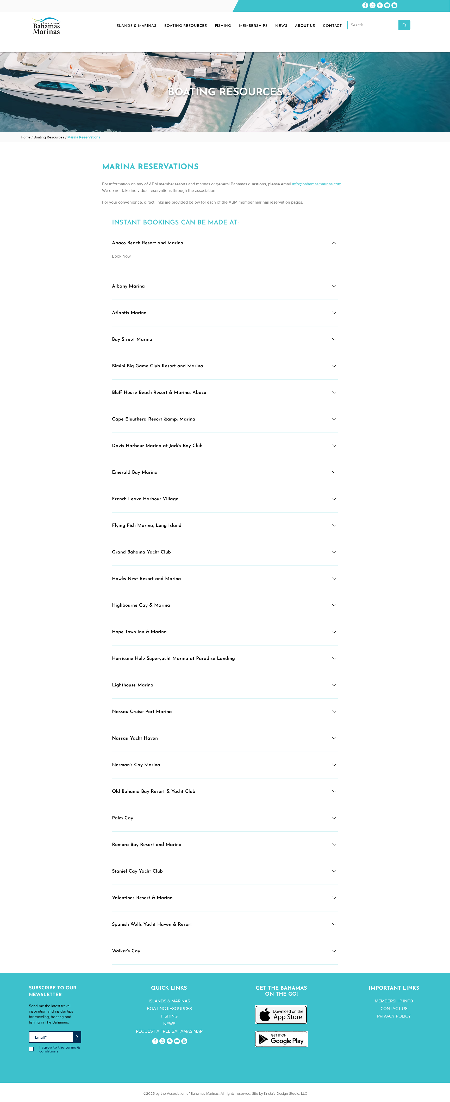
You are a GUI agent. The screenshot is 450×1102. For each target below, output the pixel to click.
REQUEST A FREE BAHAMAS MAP (169, 1030)
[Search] (404, 25)
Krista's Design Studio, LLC (285, 1093)
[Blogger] (394, 5)
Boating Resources (49, 137)
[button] (281, 26)
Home (25, 137)
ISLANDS (157, 1000)
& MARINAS (178, 1000)
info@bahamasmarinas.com (316, 184)
